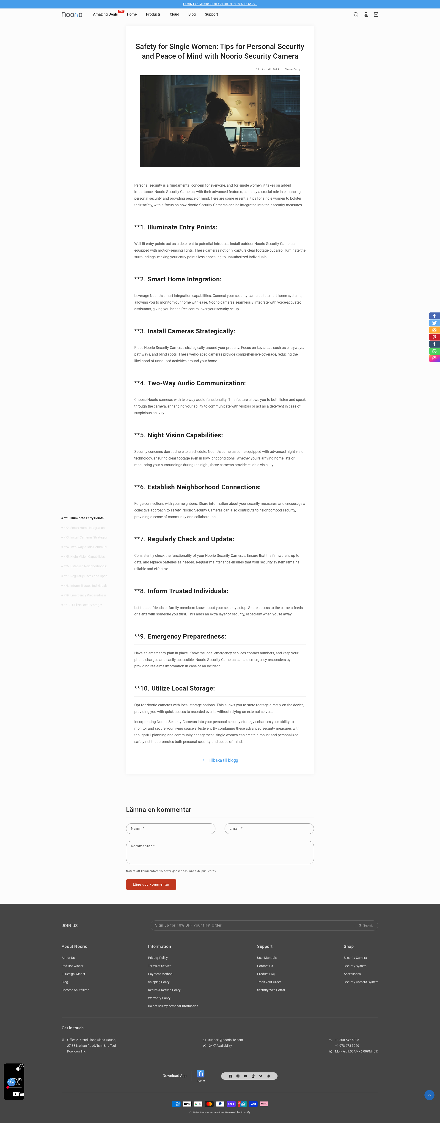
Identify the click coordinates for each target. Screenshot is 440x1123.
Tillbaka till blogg (223, 760)
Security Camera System (361, 982)
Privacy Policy (158, 958)
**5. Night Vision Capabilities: (84, 556)
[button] (356, 14)
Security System (355, 966)
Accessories (352, 974)
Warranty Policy (159, 998)
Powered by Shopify (237, 1112)
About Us (68, 958)
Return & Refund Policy (164, 990)
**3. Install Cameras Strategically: (88, 537)
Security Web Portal (271, 990)
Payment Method (160, 974)
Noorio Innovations (212, 1112)
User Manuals (267, 958)
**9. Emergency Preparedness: (85, 595)
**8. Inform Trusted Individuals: (86, 585)
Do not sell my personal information (173, 1006)
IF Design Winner (73, 974)
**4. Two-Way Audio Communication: (90, 547)
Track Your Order (269, 982)
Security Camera (355, 958)
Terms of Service (159, 966)
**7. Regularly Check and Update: (87, 576)
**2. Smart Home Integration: (84, 528)
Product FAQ (266, 974)
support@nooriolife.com (225, 1040)
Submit (368, 925)
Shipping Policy (159, 982)
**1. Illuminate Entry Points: (84, 518)
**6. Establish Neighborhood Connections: (94, 566)
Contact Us (265, 966)
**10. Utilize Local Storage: (83, 605)
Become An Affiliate (75, 990)
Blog (65, 982)
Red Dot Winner (72, 966)
